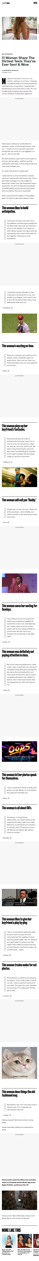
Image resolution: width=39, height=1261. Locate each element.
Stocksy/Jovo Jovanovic (38, 29)
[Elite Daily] (6, 3)
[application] (19, 1200)
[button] (19, 1200)
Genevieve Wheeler (11, 70)
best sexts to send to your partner (17, 91)
